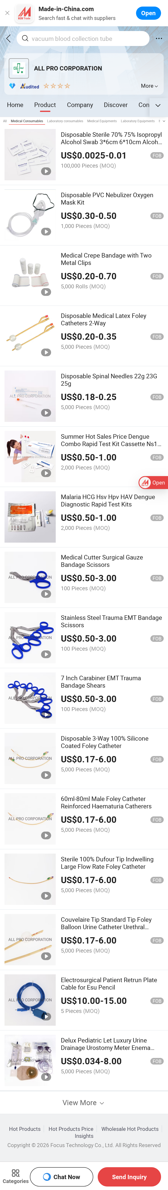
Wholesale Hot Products (130, 1128)
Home (15, 104)
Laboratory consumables (65, 121)
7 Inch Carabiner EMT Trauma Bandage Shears (101, 681)
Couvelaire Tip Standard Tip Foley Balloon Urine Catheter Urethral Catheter (106, 926)
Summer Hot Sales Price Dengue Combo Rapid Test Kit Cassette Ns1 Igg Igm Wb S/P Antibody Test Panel (110, 443)
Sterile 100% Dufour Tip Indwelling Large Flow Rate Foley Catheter (107, 863)
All (5, 121)
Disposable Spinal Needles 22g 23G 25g (109, 380)
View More (80, 1102)
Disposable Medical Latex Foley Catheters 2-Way (103, 319)
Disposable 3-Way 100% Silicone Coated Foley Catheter (105, 742)
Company (80, 104)
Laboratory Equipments (138, 121)
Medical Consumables (27, 121)
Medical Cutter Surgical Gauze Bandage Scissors (102, 561)
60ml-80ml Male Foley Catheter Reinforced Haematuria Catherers (106, 802)
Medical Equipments (102, 121)
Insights (84, 1135)
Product (45, 104)
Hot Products (25, 1128)
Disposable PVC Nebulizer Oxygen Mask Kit (107, 198)
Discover (116, 104)
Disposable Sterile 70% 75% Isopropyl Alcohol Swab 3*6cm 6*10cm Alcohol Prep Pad (112, 141)
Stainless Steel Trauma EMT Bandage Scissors (111, 621)
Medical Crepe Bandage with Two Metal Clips (106, 259)
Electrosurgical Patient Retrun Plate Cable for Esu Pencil (109, 983)
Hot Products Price (71, 1128)
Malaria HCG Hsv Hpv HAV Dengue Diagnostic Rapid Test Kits (108, 500)
